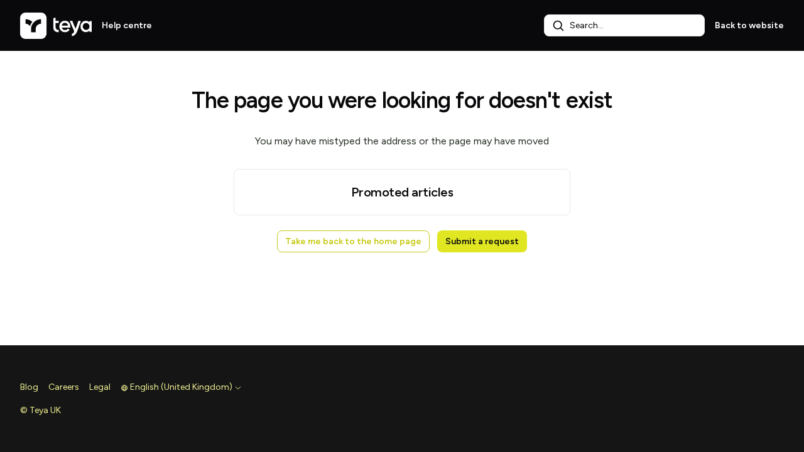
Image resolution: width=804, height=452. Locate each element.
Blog (29, 387)
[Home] (56, 26)
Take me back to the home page (353, 241)
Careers (63, 387)
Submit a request (482, 241)
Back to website (749, 25)
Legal (100, 387)
